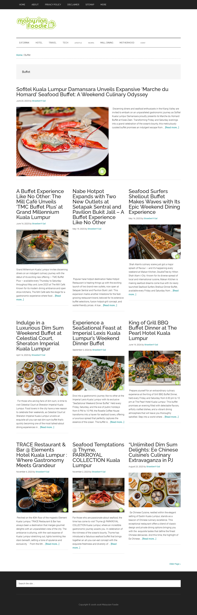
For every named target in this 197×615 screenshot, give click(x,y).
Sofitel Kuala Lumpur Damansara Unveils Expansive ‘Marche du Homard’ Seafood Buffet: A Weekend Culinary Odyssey (92, 91)
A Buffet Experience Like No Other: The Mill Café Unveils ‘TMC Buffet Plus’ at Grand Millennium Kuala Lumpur (40, 204)
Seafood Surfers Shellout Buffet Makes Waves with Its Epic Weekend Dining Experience (154, 201)
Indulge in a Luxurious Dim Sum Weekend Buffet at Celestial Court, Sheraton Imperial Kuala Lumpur (40, 336)
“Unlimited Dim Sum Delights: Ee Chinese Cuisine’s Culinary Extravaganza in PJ (153, 452)
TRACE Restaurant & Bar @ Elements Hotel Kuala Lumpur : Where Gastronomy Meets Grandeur (41, 454)
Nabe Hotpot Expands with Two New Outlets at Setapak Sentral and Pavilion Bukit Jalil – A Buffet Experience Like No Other (98, 206)
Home (19, 55)
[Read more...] (172, 127)
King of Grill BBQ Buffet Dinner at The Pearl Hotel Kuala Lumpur (153, 330)
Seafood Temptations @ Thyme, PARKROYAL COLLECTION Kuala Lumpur (98, 454)
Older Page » (175, 564)
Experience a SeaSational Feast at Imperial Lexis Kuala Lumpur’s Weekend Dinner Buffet (97, 333)
